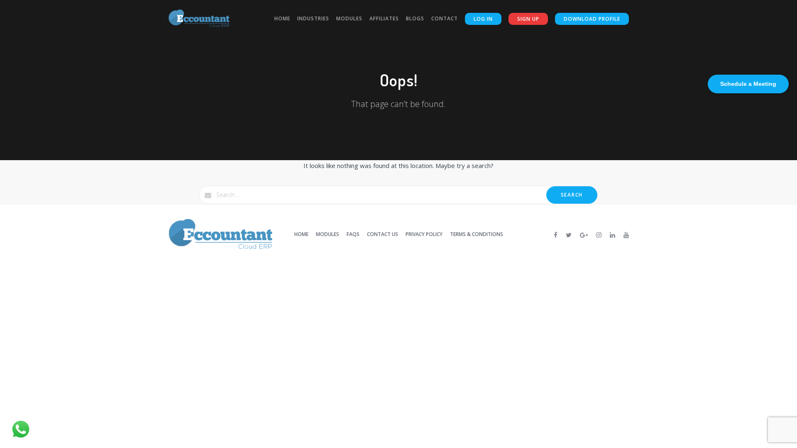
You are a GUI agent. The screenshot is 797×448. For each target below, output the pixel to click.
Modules (349, 18)
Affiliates (384, 18)
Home (282, 18)
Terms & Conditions (476, 234)
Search (572, 194)
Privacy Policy (424, 234)
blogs (415, 18)
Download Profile (592, 18)
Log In (483, 18)
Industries (313, 18)
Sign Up (528, 18)
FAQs (353, 234)
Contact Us (382, 234)
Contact (444, 18)
